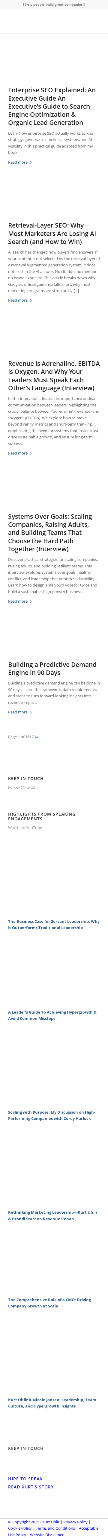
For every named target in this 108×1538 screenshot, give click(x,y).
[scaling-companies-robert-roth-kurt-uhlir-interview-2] (54, 492)
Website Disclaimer (47, 1534)
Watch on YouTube (25, 827)
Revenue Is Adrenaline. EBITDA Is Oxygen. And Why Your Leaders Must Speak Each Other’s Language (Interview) (54, 375)
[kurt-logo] (45, 21)
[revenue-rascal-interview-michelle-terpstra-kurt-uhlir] (54, 339)
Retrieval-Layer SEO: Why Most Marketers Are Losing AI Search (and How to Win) (52, 233)
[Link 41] (54, 1390)
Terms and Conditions (55, 1528)
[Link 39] (54, 1290)
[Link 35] (54, 1102)
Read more (18, 162)
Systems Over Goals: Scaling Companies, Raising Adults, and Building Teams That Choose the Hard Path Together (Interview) (50, 532)
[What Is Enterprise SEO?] (54, 65)
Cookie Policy (20, 1528)
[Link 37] (54, 1202)
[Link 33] (54, 1002)
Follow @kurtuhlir (24, 787)
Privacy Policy (75, 1522)
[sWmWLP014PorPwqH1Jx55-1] (54, 640)
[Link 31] (54, 911)
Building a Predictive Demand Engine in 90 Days (52, 668)
